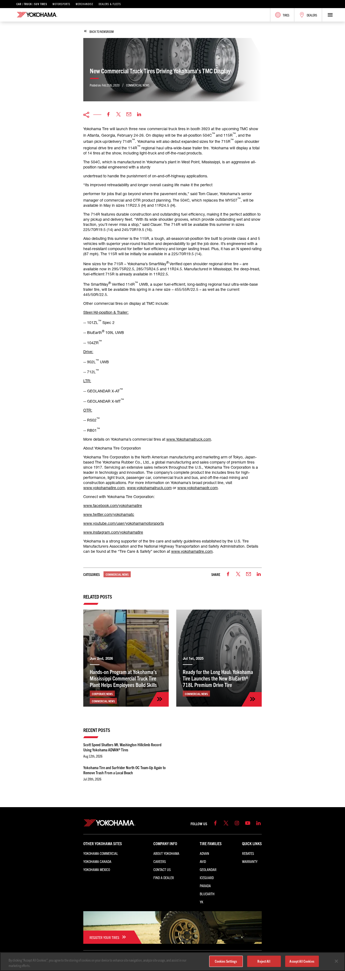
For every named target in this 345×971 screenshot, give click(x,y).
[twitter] (119, 114)
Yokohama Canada (97, 861)
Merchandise (84, 4)
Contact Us (162, 869)
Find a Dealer (163, 877)
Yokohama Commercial (100, 853)
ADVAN (204, 853)
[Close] (336, 961)
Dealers (312, 15)
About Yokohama (166, 853)
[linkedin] (139, 114)
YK (201, 901)
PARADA (205, 885)
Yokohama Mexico (96, 869)
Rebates (248, 853)
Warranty (249, 861)
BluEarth (207, 893)
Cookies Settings (226, 961)
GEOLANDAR (208, 869)
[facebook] (108, 114)
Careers (159, 861)
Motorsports (61, 4)
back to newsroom (101, 31)
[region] (172, 961)
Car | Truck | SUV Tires (31, 4)
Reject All (263, 961)
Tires (286, 15)
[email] (129, 114)
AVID (203, 861)
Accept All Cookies (301, 961)
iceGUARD (207, 877)
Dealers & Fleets (110, 4)
